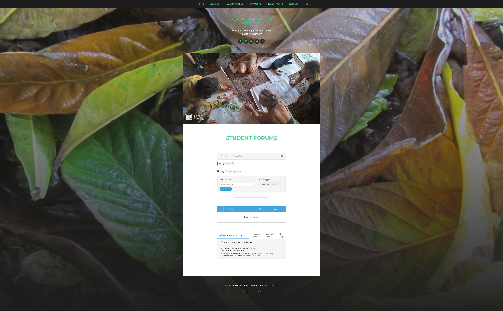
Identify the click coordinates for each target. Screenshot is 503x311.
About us (214, 4)
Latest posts (275, 4)
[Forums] (220, 164)
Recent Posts (238, 156)
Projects (255, 4)
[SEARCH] (306, 4)
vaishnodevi (249, 242)
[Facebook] (240, 41)
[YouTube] (251, 41)
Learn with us (235, 4)
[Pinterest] (262, 41)
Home (201, 4)
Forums (224, 156)
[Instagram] (246, 41)
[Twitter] (257, 41)
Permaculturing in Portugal (251, 21)
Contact (293, 4)
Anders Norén (257, 292)
